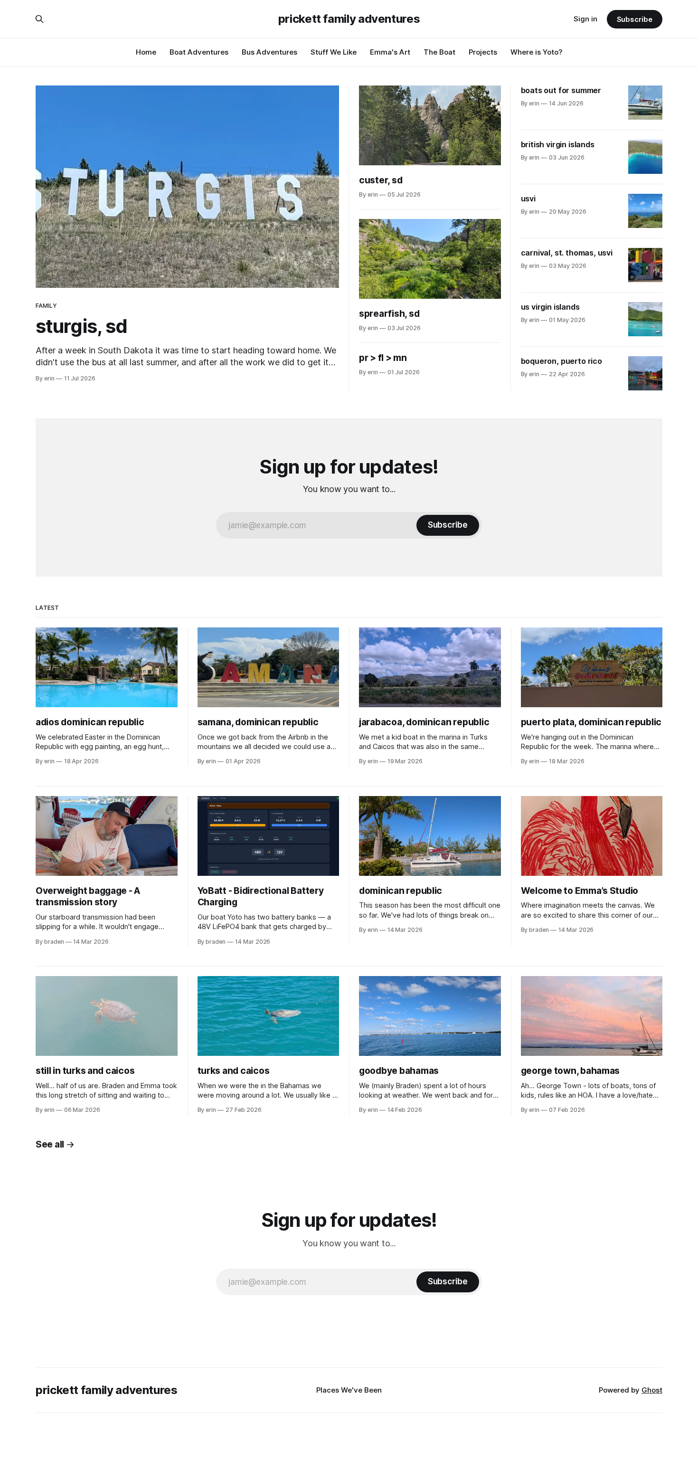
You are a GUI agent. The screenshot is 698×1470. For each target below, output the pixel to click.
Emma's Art (390, 52)
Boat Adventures (199, 52)
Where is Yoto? (536, 52)
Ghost (651, 1389)
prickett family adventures (349, 19)
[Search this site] (39, 19)
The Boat (439, 52)
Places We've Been (349, 1389)
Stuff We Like (334, 52)
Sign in (585, 18)
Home (146, 52)
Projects (483, 52)
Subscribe (634, 19)
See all (50, 1144)
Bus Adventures (269, 52)
